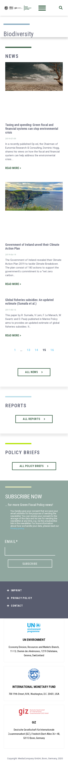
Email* (11, 541)
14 (36, 350)
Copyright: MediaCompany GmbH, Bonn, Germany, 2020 (35, 758)
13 (28, 350)
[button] (42, 8)
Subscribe (29, 563)
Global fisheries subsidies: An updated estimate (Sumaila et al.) (29, 301)
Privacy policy (17, 528)
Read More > (13, 168)
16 (52, 350)
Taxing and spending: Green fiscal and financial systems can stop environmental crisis (31, 128)
